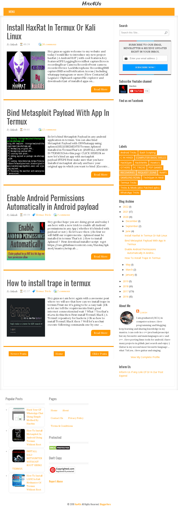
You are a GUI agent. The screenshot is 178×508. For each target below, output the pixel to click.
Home (59, 353)
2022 (126, 206)
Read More (101, 89)
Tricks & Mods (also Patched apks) (140, 187)
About (65, 410)
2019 (126, 281)
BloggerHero (105, 504)
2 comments (63, 291)
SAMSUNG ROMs (130, 177)
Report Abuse (56, 481)
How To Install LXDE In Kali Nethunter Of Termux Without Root (34, 482)
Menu (12, 12)
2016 (126, 296)
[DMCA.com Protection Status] (59, 449)
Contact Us (57, 418)
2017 (126, 291)
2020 (126, 217)
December (132, 221)
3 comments (63, 214)
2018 (126, 286)
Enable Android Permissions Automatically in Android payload (53, 202)
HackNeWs (141, 162)
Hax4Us (91, 3)
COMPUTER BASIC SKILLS (151, 157)
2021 (126, 211)
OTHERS (125, 167)
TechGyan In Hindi (153, 177)
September (132, 226)
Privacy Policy (75, 418)
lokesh (143, 312)
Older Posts (99, 353)
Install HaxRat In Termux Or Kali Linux (51, 31)
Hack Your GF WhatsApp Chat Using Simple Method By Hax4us (35, 416)
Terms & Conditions (62, 425)
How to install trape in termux (49, 282)
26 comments (49, 44)
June (128, 231)
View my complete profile (145, 357)
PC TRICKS (139, 167)
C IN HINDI (126, 157)
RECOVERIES (127, 172)
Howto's (155, 162)
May (128, 264)
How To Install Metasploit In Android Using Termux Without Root (34, 437)
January (130, 274)
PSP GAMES (155, 167)
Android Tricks (128, 152)
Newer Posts (18, 353)
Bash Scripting (148, 152)
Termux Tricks (43, 214)
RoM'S (163, 172)
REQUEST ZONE (147, 172)
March (130, 269)
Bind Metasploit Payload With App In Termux (58, 116)
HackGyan (126, 162)
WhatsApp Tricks (129, 192)
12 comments (49, 129)
